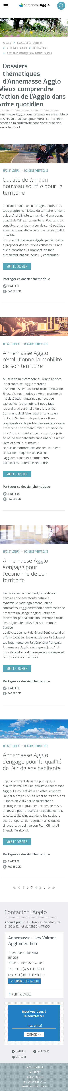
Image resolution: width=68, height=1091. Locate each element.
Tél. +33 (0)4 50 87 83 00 (26, 969)
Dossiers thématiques (36, 170)
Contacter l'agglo (26, 981)
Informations (40, 48)
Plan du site (36, 1077)
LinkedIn (21, 1057)
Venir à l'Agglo (21, 994)
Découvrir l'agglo (17, 48)
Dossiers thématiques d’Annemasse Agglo (29, 53)
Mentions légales (36, 1081)
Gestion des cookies (36, 1086)
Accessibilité (36, 1067)
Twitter (14, 286)
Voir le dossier (17, 266)
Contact (36, 1072)
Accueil (7, 42)
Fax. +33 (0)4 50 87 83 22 (26, 975)
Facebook (14, 291)
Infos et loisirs (11, 170)
